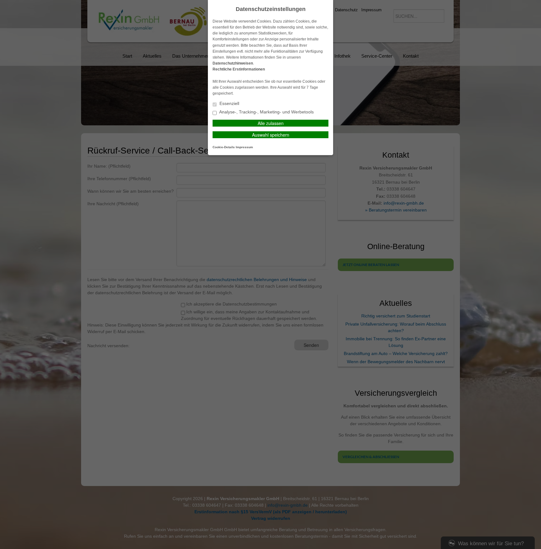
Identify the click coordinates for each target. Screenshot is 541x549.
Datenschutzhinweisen (233, 63)
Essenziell (228, 103)
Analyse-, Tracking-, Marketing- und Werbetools (266, 112)
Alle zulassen (271, 123)
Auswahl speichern (270, 135)
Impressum (244, 147)
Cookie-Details (224, 147)
